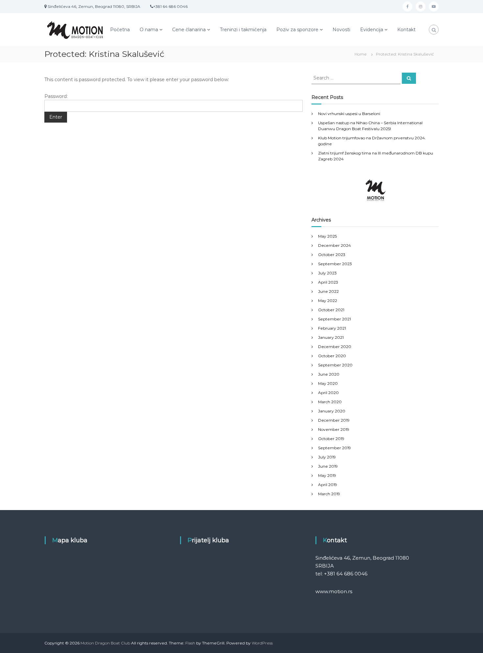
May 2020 (328, 383)
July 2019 (327, 457)
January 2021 (331, 337)
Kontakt (406, 30)
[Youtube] (434, 7)
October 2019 (331, 438)
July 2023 (327, 272)
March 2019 (329, 493)
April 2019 (327, 484)
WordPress (262, 643)
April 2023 (328, 282)
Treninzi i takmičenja (243, 30)
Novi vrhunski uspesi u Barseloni (349, 113)
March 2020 (330, 401)
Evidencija (371, 30)
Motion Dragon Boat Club (105, 643)
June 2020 (328, 374)
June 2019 (328, 466)
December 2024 (334, 245)
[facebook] (407, 7)
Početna (120, 30)
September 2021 (334, 318)
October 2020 (332, 355)
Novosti (341, 30)
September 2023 (335, 263)
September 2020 (335, 364)
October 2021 (331, 309)
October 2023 (331, 254)
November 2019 (333, 429)
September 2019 (334, 447)
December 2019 (334, 420)
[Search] (409, 78)
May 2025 (327, 236)
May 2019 (327, 475)
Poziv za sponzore (297, 30)
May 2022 (327, 300)
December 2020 (334, 346)
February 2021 (332, 328)
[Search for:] (356, 78)
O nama (149, 30)
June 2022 (328, 291)
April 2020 (328, 392)
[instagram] (421, 7)
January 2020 (331, 410)
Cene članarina (189, 30)
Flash (190, 643)
